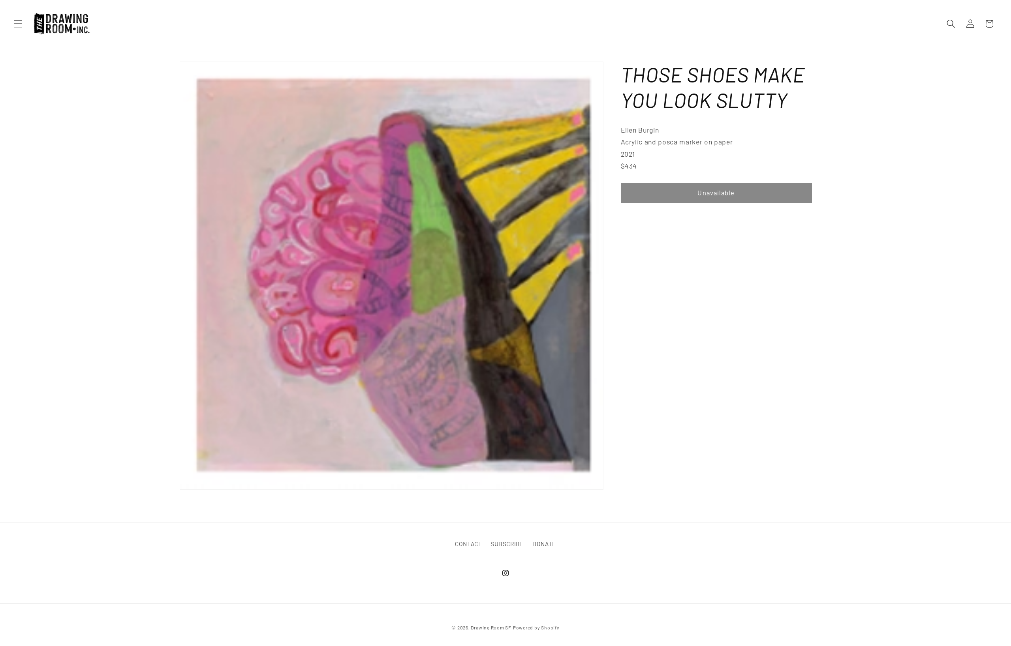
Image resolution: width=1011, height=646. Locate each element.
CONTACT (468, 543)
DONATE (544, 543)
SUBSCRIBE (507, 543)
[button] (18, 23)
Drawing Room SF (491, 627)
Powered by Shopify (536, 627)
